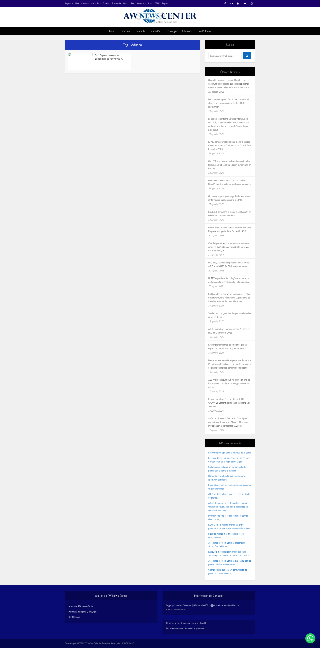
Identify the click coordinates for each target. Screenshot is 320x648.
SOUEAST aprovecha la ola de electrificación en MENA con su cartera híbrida (229, 213)
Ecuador (106, 3)
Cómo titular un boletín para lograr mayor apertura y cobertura (227, 477)
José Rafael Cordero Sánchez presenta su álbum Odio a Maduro (227, 544)
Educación (155, 31)
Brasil (150, 3)
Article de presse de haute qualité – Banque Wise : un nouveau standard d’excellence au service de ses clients (228, 506)
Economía (140, 31)
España (165, 3)
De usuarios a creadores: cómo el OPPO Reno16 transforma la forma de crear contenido (229, 182)
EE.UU (157, 3)
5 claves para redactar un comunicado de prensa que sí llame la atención (227, 468)
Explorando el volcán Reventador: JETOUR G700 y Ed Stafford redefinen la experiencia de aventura (229, 402)
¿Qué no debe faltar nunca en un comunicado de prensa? (229, 495)
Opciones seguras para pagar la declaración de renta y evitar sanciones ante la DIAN (229, 198)
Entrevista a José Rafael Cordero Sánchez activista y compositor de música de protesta (228, 553)
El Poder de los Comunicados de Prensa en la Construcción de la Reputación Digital (229, 459)
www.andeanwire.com (175, 609)
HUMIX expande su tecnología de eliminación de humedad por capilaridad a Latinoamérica (228, 280)
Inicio (111, 31)
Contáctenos (204, 31)
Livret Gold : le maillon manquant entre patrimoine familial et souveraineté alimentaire (229, 526)
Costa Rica (96, 3)
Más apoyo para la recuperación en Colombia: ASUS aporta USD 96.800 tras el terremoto (229, 264)
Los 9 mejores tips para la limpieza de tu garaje (229, 452)
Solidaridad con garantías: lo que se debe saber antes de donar (229, 315)
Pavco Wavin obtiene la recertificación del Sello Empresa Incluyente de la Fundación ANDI (229, 229)
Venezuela (141, 3)
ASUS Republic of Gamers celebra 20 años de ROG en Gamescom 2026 (229, 330)
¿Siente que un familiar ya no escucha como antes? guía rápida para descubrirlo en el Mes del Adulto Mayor (228, 246)
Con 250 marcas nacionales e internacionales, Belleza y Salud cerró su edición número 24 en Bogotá (229, 164)
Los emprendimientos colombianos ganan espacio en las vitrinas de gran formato (227, 346)
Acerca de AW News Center (80, 606)
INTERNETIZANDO (85, 643)
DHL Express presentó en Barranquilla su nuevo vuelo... (109, 57)
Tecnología (171, 31)
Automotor (187, 31)
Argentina (69, 3)
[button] (310, 638)
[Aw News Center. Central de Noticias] (160, 15)
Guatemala (116, 3)
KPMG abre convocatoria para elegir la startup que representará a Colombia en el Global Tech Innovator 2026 (229, 145)
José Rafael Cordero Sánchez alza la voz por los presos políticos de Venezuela (229, 562)
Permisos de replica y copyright (82, 611)
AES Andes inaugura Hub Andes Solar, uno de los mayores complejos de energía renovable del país (229, 383)
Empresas (125, 31)
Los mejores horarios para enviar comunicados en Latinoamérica (229, 486)
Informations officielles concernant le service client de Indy (228, 517)
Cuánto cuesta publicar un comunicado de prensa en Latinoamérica (227, 571)
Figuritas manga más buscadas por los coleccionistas (226, 535)
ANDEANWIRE (128, 643)
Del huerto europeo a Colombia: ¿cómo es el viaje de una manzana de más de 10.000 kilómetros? (228, 102)
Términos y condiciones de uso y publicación (186, 623)
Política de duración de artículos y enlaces (185, 628)
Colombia (85, 3)
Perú (133, 3)
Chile (77, 3)
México (126, 3)
